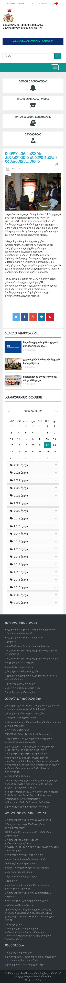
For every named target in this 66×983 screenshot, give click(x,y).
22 (47, 445)
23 (54, 445)
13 (33, 438)
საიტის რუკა (44, 3)
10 (11, 438)
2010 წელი (20, 587)
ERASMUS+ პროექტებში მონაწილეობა (27, 734)
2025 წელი (20, 472)
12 (26, 438)
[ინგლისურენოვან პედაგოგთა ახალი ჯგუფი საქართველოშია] (33, 189)
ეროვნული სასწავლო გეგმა (22, 671)
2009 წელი (20, 595)
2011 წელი (20, 579)
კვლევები (11, 880)
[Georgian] (56, 3)
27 (11, 426)
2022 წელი (20, 495)
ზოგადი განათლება (33, 81)
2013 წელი (20, 564)
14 (40, 438)
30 (33, 426)
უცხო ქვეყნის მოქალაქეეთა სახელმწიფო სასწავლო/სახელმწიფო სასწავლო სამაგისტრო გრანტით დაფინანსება (30, 750)
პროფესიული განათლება (33, 116)
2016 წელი (20, 541)
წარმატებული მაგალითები (21, 863)
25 (18, 451)
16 (54, 438)
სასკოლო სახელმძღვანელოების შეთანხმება (32, 658)
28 (18, 426)
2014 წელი (20, 557)
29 (26, 426)
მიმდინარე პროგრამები (19, 667)
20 (33, 445)
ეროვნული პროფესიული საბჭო (24, 854)
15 (47, 438)
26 (26, 451)
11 (18, 438)
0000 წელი (20, 602)
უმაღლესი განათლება (33, 99)
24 (11, 451)
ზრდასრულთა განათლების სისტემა (26, 900)
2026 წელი (20, 465)
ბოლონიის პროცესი (17, 730)
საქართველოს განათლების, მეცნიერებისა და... (41, 344)
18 (18, 445)
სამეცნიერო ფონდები (18, 952)
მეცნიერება (33, 134)
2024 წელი (20, 480)
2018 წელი (20, 526)
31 (40, 426)
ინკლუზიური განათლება (20, 662)
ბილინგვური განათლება (20, 692)
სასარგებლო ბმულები (17, 3)
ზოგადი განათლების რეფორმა (24, 637)
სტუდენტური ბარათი (17, 776)
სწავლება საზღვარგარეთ (20, 717)
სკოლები (10, 641)
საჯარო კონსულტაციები (19, 905)
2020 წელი (20, 511)
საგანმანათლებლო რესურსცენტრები (27, 646)
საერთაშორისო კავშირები (21, 876)
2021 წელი (20, 503)
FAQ (32, 3)
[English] (9, 10)
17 (11, 445)
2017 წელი (20, 534)
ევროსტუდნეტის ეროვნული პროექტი (27, 806)
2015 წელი (20, 549)
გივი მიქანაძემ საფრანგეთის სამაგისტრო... (41, 361)
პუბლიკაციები (14, 924)
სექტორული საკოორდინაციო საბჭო (26, 859)
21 (40, 445)
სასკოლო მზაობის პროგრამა (22, 688)
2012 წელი (20, 572)
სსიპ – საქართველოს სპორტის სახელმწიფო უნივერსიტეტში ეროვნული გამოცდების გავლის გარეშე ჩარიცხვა (31, 784)
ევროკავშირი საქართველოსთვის (25, 964)
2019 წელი (20, 518)
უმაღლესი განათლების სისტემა (24, 713)
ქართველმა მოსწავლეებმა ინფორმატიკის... (40, 378)
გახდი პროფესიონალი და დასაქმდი (27, 867)
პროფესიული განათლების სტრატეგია (28, 820)
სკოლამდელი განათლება (20, 683)
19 (26, 445)
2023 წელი (20, 488)
